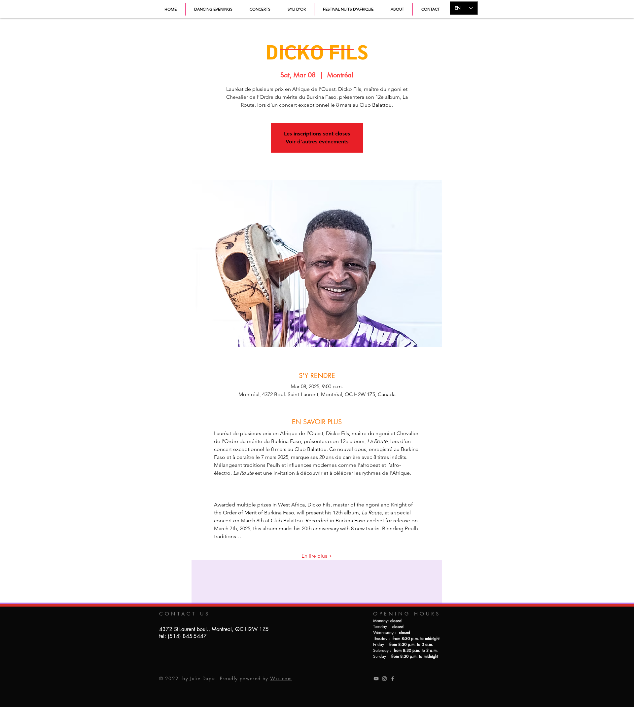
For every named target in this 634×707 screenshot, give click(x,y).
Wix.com (281, 678)
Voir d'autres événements (317, 141)
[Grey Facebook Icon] (393, 679)
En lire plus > (316, 556)
